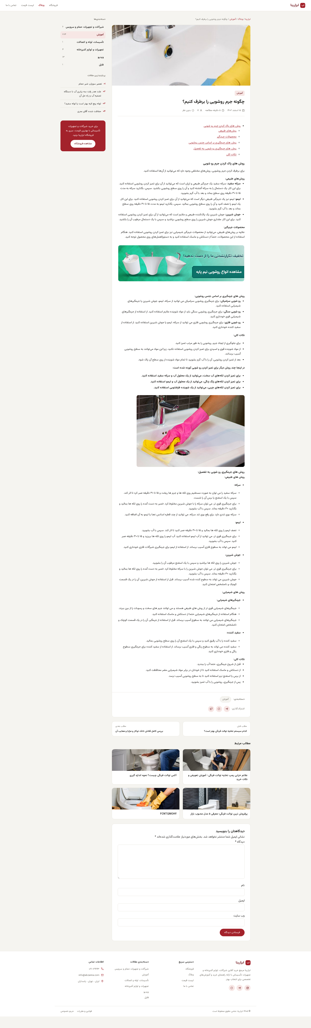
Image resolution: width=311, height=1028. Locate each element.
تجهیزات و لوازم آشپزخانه (90, 50)
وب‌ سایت (239, 916)
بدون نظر (186, 110)
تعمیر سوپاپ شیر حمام (90, 84)
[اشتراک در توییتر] (211, 709)
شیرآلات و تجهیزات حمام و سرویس (85, 27)
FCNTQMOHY (168, 814)
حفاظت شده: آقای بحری (89, 111)
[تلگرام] (239, 988)
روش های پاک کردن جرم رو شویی (222, 126)
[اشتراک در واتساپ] (219, 709)
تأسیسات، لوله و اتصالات (90, 42)
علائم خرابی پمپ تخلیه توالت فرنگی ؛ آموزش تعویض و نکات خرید (217, 777)
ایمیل (241, 901)
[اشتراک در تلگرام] (227, 709)
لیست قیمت (27, 5)
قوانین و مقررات (84, 1011)
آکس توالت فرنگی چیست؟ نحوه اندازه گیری (153, 775)
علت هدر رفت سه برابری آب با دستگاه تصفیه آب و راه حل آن (82, 94)
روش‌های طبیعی (227, 131)
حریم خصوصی (67, 1011)
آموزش (232, 19)
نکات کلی (231, 154)
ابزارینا (297, 5)
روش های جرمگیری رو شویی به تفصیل (214, 148)
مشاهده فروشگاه (83, 143)
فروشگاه (53, 5)
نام (243, 885)
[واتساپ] (232, 988)
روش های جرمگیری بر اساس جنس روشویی (212, 142)
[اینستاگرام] (247, 988)
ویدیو (101, 57)
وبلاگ (41, 5)
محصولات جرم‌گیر (226, 137)
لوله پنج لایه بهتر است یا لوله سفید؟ (82, 104)
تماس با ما (11, 5)
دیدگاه (240, 842)
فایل (101, 65)
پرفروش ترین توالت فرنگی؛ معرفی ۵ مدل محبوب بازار (218, 814)
